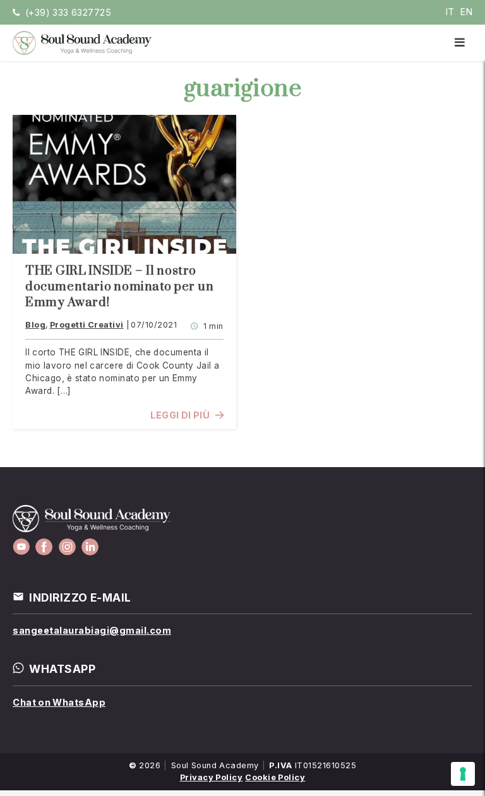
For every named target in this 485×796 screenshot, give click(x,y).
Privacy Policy (211, 777)
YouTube (21, 546)
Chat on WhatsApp (59, 702)
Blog (35, 325)
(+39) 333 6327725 (68, 12)
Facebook (43, 546)
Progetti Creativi (87, 325)
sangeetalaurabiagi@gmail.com (92, 630)
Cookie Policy (275, 777)
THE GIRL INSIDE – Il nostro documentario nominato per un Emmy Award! (119, 287)
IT (450, 11)
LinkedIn (90, 546)
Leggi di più (180, 415)
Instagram (67, 546)
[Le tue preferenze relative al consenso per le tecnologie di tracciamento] (463, 774)
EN (466, 11)
